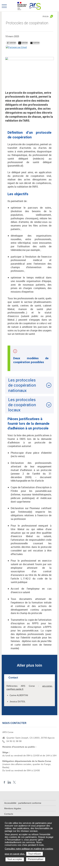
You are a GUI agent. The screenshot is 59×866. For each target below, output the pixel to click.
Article (45, 16)
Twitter (14, 782)
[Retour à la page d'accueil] (35, 5)
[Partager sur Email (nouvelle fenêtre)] (16, 47)
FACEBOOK (4, 782)
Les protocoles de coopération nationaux (22, 385)
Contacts (8, 814)
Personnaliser (35, 859)
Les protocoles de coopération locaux (22, 405)
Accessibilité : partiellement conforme (22, 803)
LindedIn (9, 782)
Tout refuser (34, 853)
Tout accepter (14, 859)
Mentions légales (12, 808)
